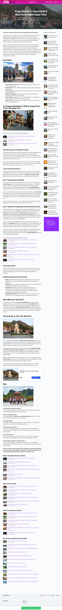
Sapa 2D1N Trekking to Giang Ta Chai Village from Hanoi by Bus (21, 544)
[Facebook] (3, 595)
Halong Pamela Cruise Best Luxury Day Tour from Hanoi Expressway (22, 548)
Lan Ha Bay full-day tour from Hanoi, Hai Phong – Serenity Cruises (22, 239)
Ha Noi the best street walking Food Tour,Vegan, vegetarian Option (22, 497)
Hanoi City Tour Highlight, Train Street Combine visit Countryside (22, 247)
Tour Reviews (47, 595)
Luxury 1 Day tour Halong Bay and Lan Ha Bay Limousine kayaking (22, 577)
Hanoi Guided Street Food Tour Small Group (17, 504)
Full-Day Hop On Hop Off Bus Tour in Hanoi (17, 541)
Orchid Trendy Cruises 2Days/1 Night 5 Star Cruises (19, 139)
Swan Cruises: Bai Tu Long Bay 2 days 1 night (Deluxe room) (20, 136)
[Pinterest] (7, 595)
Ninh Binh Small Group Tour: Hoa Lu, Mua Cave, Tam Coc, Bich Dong (22, 574)
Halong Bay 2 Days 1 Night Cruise (14, 474)
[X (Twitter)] (4, 595)
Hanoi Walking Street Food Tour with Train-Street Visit (19, 493)
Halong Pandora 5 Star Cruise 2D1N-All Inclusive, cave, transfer (21, 143)
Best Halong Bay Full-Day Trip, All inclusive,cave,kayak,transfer (21, 243)
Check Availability (35, 377)
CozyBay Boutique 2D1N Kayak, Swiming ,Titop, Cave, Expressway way (23, 477)
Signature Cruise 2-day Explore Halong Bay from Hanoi (19, 555)
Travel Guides (53, 595)
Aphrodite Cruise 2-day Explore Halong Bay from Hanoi (19, 570)
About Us (57, 595)
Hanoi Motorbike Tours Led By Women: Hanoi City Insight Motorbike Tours (24, 501)
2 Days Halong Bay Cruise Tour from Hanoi (17, 552)
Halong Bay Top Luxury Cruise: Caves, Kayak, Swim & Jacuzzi (21, 559)
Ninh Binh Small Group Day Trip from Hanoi (17, 566)
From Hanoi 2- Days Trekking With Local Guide (17, 250)
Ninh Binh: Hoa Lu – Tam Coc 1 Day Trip (16, 563)
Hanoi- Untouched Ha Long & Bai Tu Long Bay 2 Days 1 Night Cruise (22, 581)
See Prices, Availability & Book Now (30, 608)
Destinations (42, 595)
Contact (24, 602)
